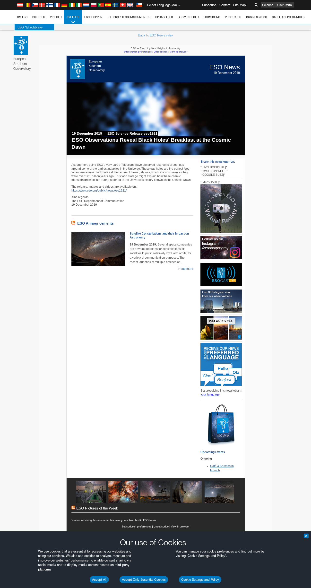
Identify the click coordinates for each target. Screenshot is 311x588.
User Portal (285, 5)
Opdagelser (164, 17)
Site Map (239, 5)
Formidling (212, 17)
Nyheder (73, 17)
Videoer (56, 17)
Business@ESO (256, 17)
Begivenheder (188, 17)
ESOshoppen (93, 17)
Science (267, 5)
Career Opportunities (288, 17)
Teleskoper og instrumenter (128, 17)
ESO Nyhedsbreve (30, 27)
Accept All (99, 579)
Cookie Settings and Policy (200, 579)
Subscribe (209, 5)
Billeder (38, 17)
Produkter (233, 17)
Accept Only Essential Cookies (144, 579)
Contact (224, 5)
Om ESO (22, 17)
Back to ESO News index (155, 35)
